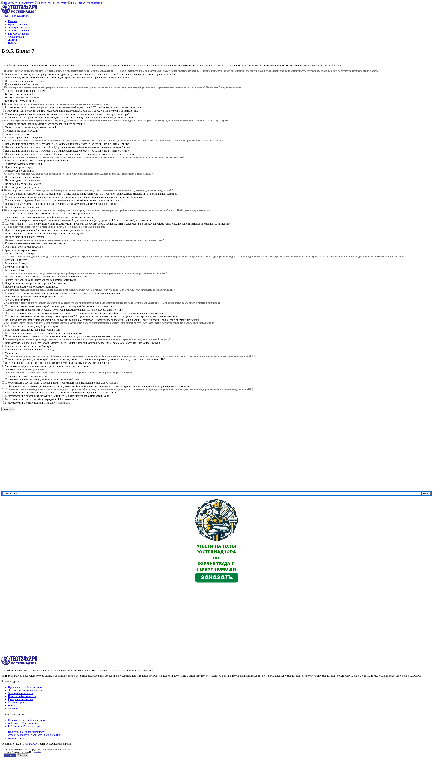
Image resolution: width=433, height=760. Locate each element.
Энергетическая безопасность (25, 690)
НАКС (12, 42)
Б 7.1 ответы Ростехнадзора (24, 726)
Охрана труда (16, 36)
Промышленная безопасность (25, 687)
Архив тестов (16, 737)
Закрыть (22, 755)
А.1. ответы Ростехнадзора (23, 723)
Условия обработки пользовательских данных (34, 734)
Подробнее (37, 752)
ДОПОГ (13, 39)
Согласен (10, 755)
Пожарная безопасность (22, 696)
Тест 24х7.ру (30, 743)
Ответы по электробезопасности (27, 720)
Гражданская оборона (20, 699)
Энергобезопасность (20, 30)
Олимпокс (14, 708)
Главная (12, 21)
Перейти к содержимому (15, 15)
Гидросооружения (18, 33)
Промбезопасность (19, 24)
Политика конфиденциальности (26, 731)
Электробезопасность (20, 27)
